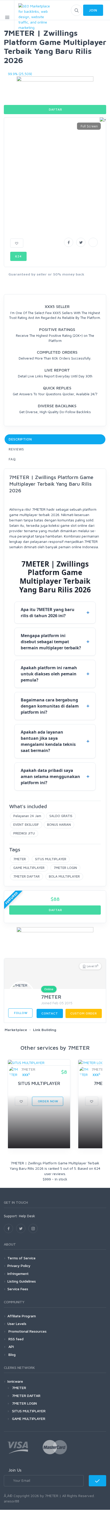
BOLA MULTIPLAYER (64, 876)
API (10, 1346)
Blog (11, 1354)
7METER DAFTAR (26, 876)
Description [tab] (20, 439)
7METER (19, 859)
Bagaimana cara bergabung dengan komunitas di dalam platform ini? (50, 706)
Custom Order (83, 1013)
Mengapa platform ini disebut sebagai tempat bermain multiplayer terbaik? (51, 642)
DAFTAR (55, 109)
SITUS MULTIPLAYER (50, 859)
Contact (49, 1013)
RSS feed (15, 1339)
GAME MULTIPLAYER (29, 868)
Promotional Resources (27, 1331)
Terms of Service (21, 1258)
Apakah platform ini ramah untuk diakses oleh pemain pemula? (49, 674)
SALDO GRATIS (60, 816)
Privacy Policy (18, 1265)
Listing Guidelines (21, 1281)
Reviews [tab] (16, 449)
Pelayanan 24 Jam (27, 816)
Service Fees (17, 1289)
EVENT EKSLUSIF (26, 824)
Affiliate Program (21, 1316)
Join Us (14, 1470)
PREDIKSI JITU (24, 833)
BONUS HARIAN (59, 824)
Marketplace (16, 1029)
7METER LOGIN (65, 868)
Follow (20, 1013)
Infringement (18, 1273)
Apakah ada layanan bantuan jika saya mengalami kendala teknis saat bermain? (48, 741)
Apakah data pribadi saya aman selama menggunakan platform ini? (50, 776)
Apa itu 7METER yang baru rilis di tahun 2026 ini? (47, 612)
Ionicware (15, 1381)
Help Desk (27, 1216)
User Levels (16, 1323)
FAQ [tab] (12, 459)
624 (18, 256)
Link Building (44, 1029)
